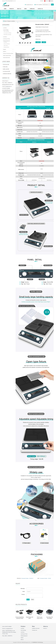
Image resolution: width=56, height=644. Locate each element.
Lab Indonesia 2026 (6, 71)
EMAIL (44, 42)
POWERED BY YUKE (36, 642)
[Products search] (52, 5)
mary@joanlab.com (29, 4)
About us (19, 8)
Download (32, 8)
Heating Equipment (6, 40)
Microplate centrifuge (7, 34)
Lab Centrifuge (5, 29)
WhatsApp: (23, 588)
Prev (18, 32)
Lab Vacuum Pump (6, 38)
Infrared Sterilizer (7, 43)
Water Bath (6, 45)
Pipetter (4, 49)
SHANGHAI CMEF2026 (7, 73)
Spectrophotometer (6, 57)
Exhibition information (35, 628)
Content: (23, 594)
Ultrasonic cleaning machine (8, 53)
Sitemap (41, 642)
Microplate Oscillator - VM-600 (45, 578)
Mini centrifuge (6, 31)
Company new (34, 630)
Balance (4, 51)
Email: (24, 591)
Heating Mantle (6, 47)
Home (5, 8)
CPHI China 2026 (6, 64)
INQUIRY (38, 42)
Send (28, 599)
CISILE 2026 (5, 66)
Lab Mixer (13, 21)
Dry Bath (5, 42)
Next (32, 32)
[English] (51, 0)
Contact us (40, 8)
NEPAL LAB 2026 (6, 69)
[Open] (55, 16)
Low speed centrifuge (7, 32)
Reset (33, 599)
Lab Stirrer (5, 36)
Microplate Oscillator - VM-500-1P (27, 578)
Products (12, 8)
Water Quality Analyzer (7, 55)
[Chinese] (46, 0)
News (25, 8)
